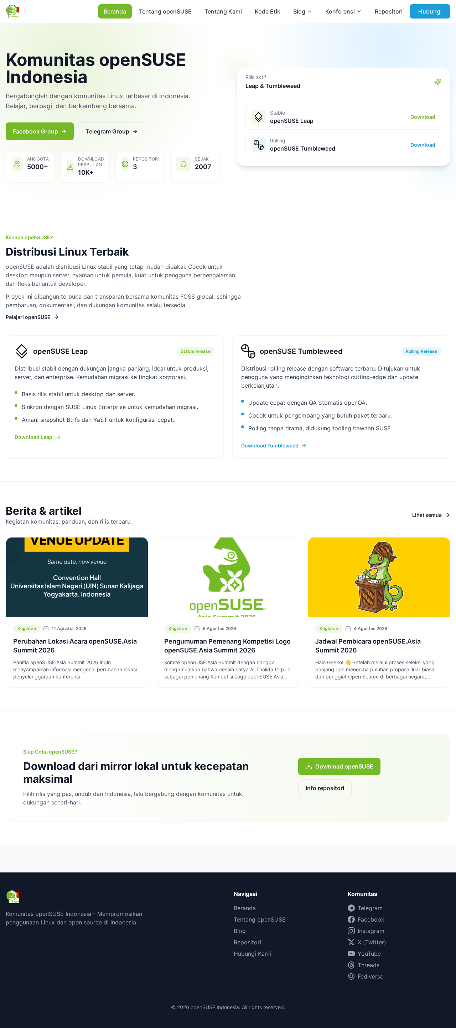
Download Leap (33, 437)
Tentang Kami (223, 11)
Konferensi (340, 11)
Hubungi (430, 11)
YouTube (369, 953)
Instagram (371, 930)
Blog (299, 11)
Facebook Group (35, 131)
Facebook (371, 919)
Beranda (115, 11)
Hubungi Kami (252, 953)
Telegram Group (107, 131)
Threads (368, 965)
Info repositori (325, 788)
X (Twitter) (372, 942)
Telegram (370, 908)
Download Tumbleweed (270, 445)
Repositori (389, 11)
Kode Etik (267, 11)
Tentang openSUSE (165, 11)
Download (422, 117)
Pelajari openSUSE (28, 317)
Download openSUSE (344, 766)
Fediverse (370, 976)
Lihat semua (427, 515)
